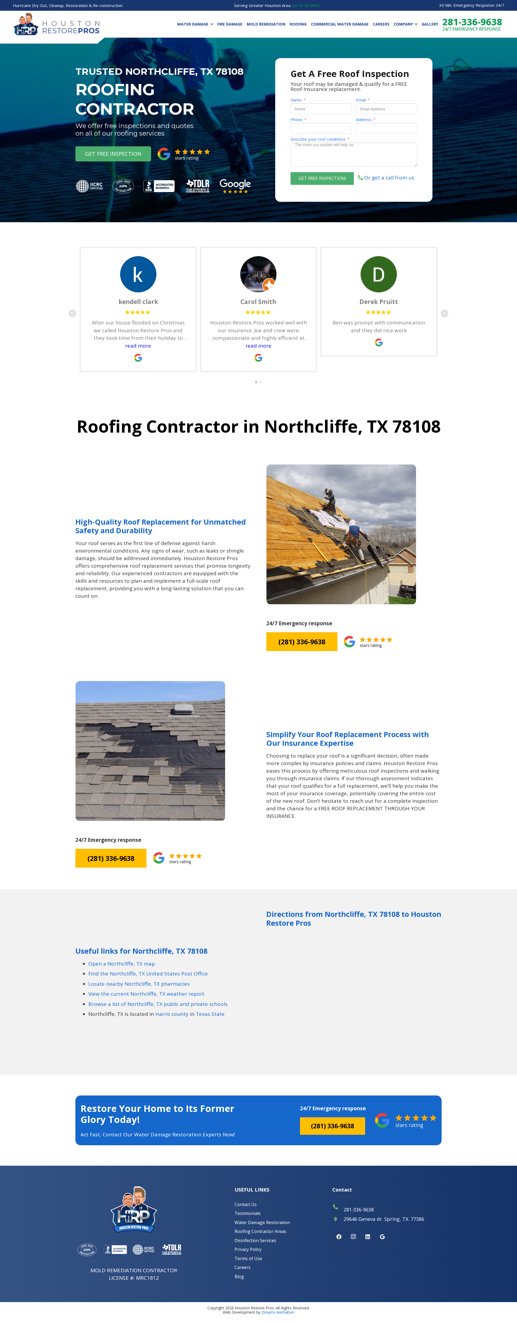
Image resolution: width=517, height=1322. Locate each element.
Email (361, 100)
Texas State (210, 1013)
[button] (210, 24)
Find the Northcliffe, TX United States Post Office (148, 973)
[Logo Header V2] (56, 24)
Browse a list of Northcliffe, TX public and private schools (158, 1004)
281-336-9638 (359, 1209)
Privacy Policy (248, 1249)
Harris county (171, 1013)
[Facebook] (338, 1236)
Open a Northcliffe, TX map (121, 963)
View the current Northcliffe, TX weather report (146, 993)
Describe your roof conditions (318, 139)
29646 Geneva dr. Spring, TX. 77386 (384, 1219)
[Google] (382, 1236)
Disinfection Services (255, 1240)
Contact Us (246, 1204)
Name (296, 100)
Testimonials (248, 1213)
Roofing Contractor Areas (260, 1231)
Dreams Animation (277, 1312)
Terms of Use (248, 1258)
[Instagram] (353, 1236)
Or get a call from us (388, 177)
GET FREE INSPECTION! (322, 178)
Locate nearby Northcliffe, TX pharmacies (139, 983)
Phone (296, 120)
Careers (242, 1267)
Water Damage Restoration (262, 1222)
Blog (239, 1276)
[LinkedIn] (367, 1236)
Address (364, 120)
